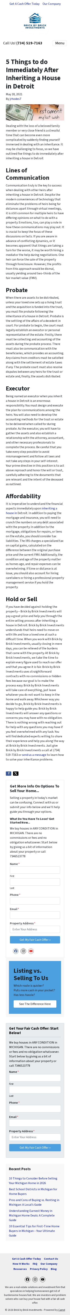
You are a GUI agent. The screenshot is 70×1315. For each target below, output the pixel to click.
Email (14, 909)
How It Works (21, 1264)
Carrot (61, 1310)
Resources (20, 1269)
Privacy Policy (39, 1269)
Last (12, 888)
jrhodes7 (15, 99)
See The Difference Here (35, 1004)
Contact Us (51, 1259)
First (12, 876)
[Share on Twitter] (15, 773)
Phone (15, 895)
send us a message (34, 755)
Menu (59, 43)
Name (15, 864)
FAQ (35, 1264)
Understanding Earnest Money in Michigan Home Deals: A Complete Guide (32, 1215)
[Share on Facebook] (8, 773)
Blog (54, 1269)
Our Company (52, 4)
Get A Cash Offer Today (24, 4)
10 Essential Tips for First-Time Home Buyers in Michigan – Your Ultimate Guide (34, 1231)
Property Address (22, 923)
